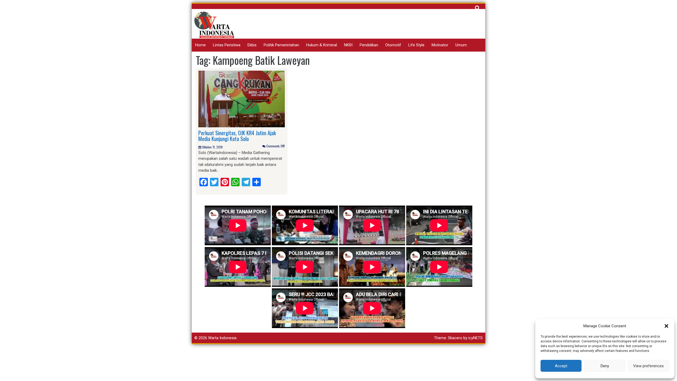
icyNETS (475, 337)
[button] (666, 326)
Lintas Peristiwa (226, 45)
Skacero (455, 337)
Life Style (416, 45)
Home (200, 45)
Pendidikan (369, 45)
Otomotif (393, 45)
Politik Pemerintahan (281, 45)
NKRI (348, 45)
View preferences (648, 366)
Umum (461, 45)
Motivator (440, 45)
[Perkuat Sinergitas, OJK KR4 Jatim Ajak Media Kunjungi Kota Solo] (241, 98)
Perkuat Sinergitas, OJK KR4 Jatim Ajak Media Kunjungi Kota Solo (237, 136)
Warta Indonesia (222, 337)
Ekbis (252, 45)
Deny (605, 366)
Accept (561, 366)
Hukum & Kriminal (321, 45)
